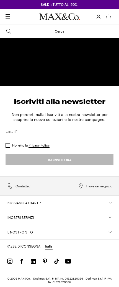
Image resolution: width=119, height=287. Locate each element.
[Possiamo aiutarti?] (110, 203)
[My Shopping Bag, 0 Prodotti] (108, 17)
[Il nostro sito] (110, 232)
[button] (98, 17)
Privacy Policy (39, 145)
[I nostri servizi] (110, 217)
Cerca (59, 31)
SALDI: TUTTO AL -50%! (60, 4)
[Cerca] (15, 17)
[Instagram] (10, 261)
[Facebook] (21, 261)
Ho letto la (31, 145)
